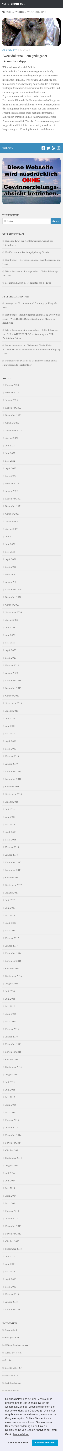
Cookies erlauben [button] (45, 1442)
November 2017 (13, 869)
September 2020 (13, 612)
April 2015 (10, 1104)
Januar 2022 (11, 491)
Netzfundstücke (13, 1382)
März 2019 (10, 748)
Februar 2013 (12, 1294)
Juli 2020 (10, 627)
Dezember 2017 (13, 862)
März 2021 (10, 566)
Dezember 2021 (13, 498)
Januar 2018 (11, 854)
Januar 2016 (11, 1036)
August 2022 (11, 437)
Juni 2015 (10, 1089)
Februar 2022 (12, 483)
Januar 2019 (11, 763)
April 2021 (10, 559)
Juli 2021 (10, 536)
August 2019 (11, 710)
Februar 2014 (12, 1210)
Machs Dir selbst (13, 1367)
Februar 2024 (12, 384)
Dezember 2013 (13, 1226)
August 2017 (11, 892)
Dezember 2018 (13, 771)
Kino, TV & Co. (13, 1352)
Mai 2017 (10, 915)
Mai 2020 (10, 642)
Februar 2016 (12, 1029)
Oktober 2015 (12, 1059)
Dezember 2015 (13, 1044)
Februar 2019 (12, 756)
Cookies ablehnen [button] (18, 1442)
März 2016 (10, 1021)
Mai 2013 (10, 1271)
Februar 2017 (12, 938)
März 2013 (10, 1286)
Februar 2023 (12, 392)
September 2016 (13, 975)
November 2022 (13, 415)
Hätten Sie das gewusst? (17, 1345)
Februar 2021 (12, 574)
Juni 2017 (10, 907)
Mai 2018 (10, 824)
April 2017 (10, 922)
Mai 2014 (10, 1188)
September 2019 (13, 703)
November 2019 (13, 688)
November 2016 (13, 960)
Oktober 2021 (12, 513)
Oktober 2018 (12, 786)
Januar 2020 (11, 672)
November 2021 (13, 506)
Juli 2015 (10, 1082)
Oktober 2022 (12, 422)
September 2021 (13, 521)
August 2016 (11, 983)
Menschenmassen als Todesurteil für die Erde (28, 282)
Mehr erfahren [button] (21, 1434)
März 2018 (10, 839)
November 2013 (13, 1233)
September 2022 (13, 430)
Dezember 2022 (13, 407)
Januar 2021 (11, 581)
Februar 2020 (12, 665)
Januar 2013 (11, 1301)
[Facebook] (43, 148)
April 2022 (10, 468)
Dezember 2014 (13, 1135)
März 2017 (10, 930)
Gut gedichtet (12, 1337)
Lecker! (9, 1360)
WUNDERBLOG (13, 4)
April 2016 (10, 1013)
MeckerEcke (11, 1375)
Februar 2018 (12, 847)
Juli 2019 (10, 718)
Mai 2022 (10, 460)
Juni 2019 (10, 725)
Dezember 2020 (13, 589)
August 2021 (11, 528)
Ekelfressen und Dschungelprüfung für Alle (27, 252)
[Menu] (59, 4)
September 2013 (13, 1248)
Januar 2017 (11, 945)
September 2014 (13, 1157)
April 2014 (10, 1195)
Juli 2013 (10, 1256)
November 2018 (13, 778)
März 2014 (10, 1203)
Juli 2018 (10, 809)
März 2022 (10, 475)
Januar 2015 (11, 1127)
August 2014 (11, 1165)
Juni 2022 (10, 453)
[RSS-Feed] (53, 148)
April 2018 (10, 832)
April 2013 (10, 1279)
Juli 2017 (10, 900)
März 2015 (10, 1112)
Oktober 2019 (12, 695)
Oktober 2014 (12, 1150)
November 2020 (13, 597)
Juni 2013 (10, 1263)
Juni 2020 (10, 635)
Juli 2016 (10, 991)
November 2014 (13, 1142)
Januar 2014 (11, 1218)
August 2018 (11, 801)
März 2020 (10, 657)
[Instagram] (59, 148)
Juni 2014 (10, 1180)
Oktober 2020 (12, 604)
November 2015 (13, 1051)
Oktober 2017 (12, 877)
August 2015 (11, 1074)
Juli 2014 (10, 1173)
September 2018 (13, 794)
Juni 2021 (10, 544)
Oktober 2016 (12, 968)
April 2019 (10, 741)
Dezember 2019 (13, 680)
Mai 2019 (10, 733)
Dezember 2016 (13, 953)
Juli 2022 (10, 445)
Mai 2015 (10, 1097)
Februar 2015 (12, 1119)
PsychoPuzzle (12, 1390)
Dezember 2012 (13, 1309)
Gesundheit (9, 50)
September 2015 (13, 1066)
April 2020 (10, 650)
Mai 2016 (10, 1006)
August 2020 (11, 619)
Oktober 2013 (12, 1241)
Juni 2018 (10, 816)
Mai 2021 (10, 551)
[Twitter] (48, 148)
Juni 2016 (10, 998)
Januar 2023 (11, 400)
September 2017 (13, 885)
